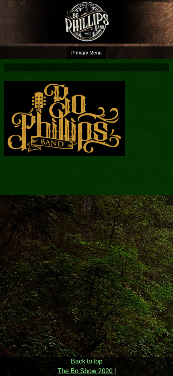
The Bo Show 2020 (86, 371)
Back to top (87, 361)
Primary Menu (86, 53)
